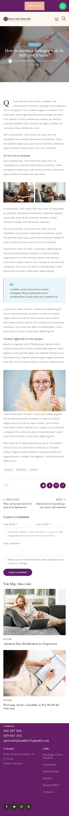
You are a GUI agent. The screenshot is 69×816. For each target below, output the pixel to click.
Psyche (35, 44)
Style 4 (34, 469)
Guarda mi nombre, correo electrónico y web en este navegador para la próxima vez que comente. (35, 534)
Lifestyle (21, 469)
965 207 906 (12, 730)
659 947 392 (12, 735)
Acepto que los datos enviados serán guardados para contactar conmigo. (35, 561)
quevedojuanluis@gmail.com (26, 740)
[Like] (6, 485)
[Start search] (63, 18)
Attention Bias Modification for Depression (30, 644)
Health (8, 469)
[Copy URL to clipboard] (63, 485)
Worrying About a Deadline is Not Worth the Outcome (31, 706)
